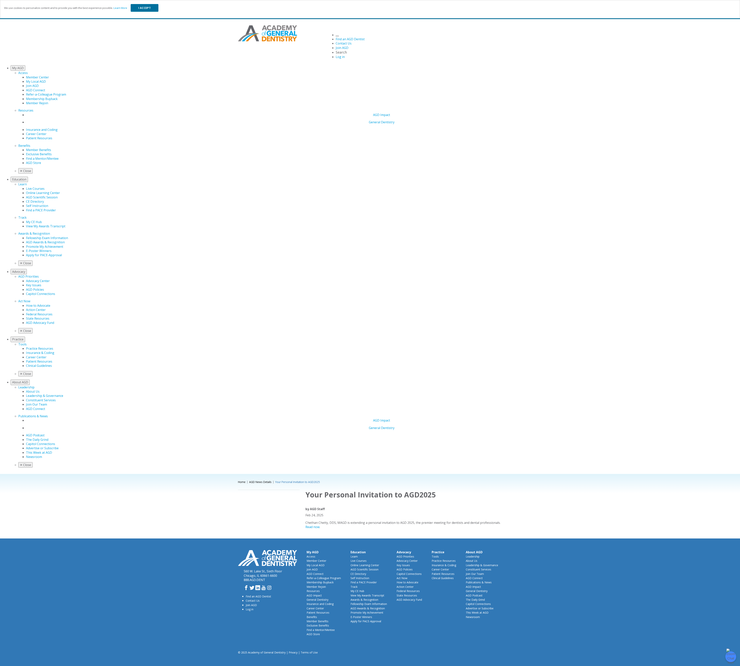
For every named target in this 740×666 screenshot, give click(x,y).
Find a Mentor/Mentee (42, 158)
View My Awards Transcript (45, 226)
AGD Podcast (35, 435)
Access (23, 73)
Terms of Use (309, 652)
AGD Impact (381, 115)
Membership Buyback (42, 99)
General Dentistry (381, 122)
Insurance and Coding (42, 130)
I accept (144, 8)
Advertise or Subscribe (42, 448)
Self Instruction (37, 206)
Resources (25, 110)
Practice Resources (39, 348)
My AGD (313, 552)
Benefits (24, 146)
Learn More (120, 8)
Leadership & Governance (44, 396)
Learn (22, 184)
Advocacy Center (38, 281)
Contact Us (253, 600)
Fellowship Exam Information (47, 238)
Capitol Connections (40, 294)
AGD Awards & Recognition (45, 242)
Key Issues (33, 285)
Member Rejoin (37, 103)
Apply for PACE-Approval (44, 255)
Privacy (293, 652)
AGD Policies (35, 289)
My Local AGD (36, 81)
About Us (33, 391)
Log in (249, 609)
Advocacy (404, 552)
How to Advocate (38, 305)
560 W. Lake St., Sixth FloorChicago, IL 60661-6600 (263, 573)
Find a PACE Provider (41, 210)
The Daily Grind (37, 440)
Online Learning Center (43, 193)
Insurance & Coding (40, 353)
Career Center (36, 134)
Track (22, 217)
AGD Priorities (28, 276)
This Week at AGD (39, 452)
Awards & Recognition (34, 233)
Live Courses (35, 188)
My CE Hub (34, 222)
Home (242, 482)
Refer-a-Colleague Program (46, 94)
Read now (312, 527)
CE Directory (35, 201)
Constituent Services (41, 400)
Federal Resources (39, 314)
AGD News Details (260, 482)
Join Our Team (36, 404)
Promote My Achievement (44, 246)
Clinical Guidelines (39, 366)
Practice (438, 552)
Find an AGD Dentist (258, 596)
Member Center (37, 77)
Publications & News (33, 416)
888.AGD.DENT (254, 580)
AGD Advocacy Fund (40, 323)
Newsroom (34, 457)
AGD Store (33, 163)
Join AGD (32, 86)
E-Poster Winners (38, 251)
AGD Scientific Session (42, 197)
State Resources (37, 318)
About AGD (474, 552)
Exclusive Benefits (39, 154)
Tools (22, 344)
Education (358, 552)
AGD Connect (35, 90)
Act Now (24, 301)
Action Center (36, 310)
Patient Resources (39, 138)
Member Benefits (38, 150)
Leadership (26, 387)
